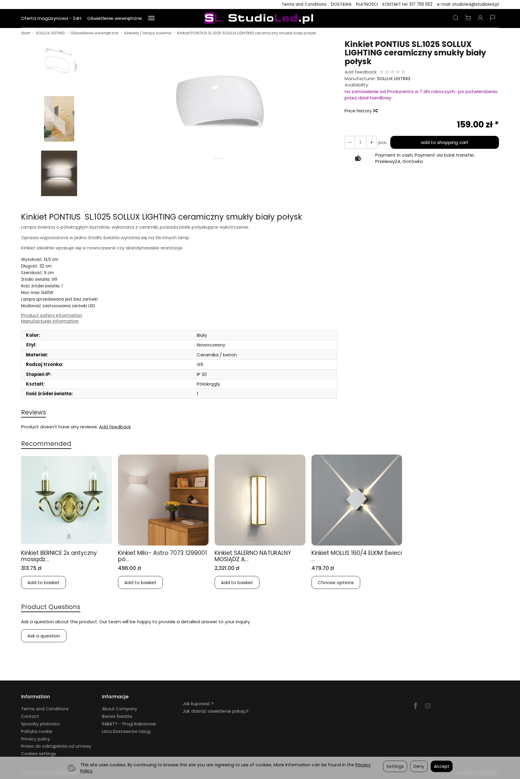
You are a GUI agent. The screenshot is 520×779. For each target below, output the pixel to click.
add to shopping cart (445, 142)
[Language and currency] (492, 18)
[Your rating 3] (392, 72)
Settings (395, 766)
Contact (30, 716)
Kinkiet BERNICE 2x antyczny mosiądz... (59, 556)
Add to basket (43, 582)
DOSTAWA (341, 4)
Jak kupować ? (198, 704)
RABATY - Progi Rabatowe (129, 724)
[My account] (480, 18)
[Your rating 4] (398, 72)
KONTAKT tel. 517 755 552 (407, 4)
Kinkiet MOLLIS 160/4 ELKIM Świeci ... (356, 556)
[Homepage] (260, 18)
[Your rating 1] (381, 72)
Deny (418, 766)
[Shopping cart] (468, 18)
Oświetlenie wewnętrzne (114, 18)
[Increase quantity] (350, 142)
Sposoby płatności (40, 724)
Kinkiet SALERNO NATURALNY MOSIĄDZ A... (253, 556)
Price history (359, 111)
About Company (119, 709)
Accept (441, 766)
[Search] (455, 18)
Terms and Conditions (304, 4)
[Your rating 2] (387, 72)
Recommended (46, 443)
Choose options (336, 582)
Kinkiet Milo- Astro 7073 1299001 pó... (162, 556)
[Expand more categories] (151, 18)
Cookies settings (38, 754)
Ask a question (43, 636)
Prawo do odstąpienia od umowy (56, 746)
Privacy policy (35, 739)
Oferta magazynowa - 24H (51, 18)
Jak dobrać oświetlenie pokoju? (216, 711)
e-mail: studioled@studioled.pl (468, 4)
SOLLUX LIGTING (393, 78)
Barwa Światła (117, 716)
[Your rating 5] (403, 72)
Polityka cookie (36, 731)
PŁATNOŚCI (367, 4)
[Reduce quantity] (371, 142)
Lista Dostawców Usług (126, 731)
